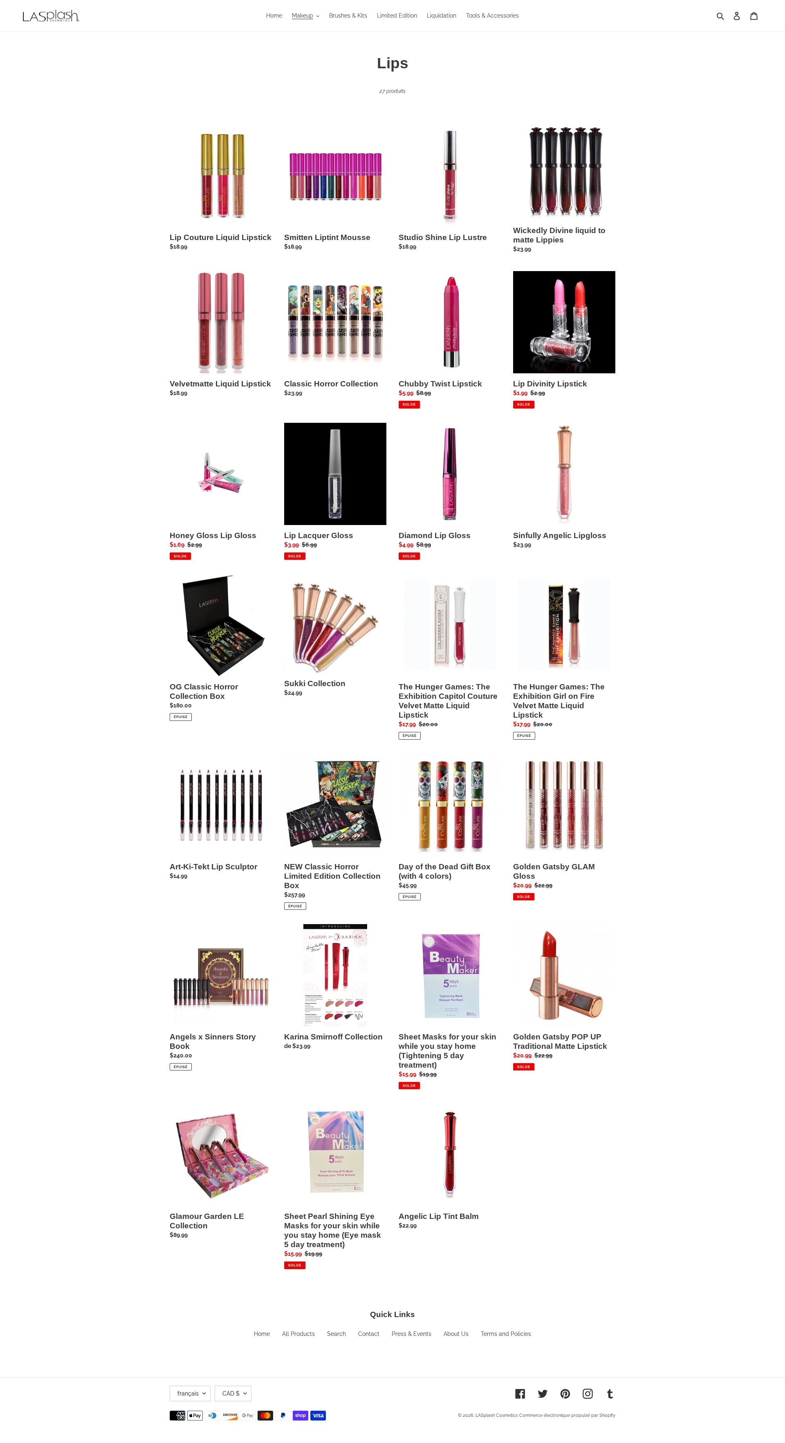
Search (336, 1334)
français (188, 1393)
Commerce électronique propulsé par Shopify (567, 1415)
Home (262, 1334)
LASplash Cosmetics (496, 1415)
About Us (456, 1334)
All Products (298, 1334)
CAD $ (231, 1393)
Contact (368, 1334)
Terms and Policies (506, 1334)
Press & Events (411, 1334)
